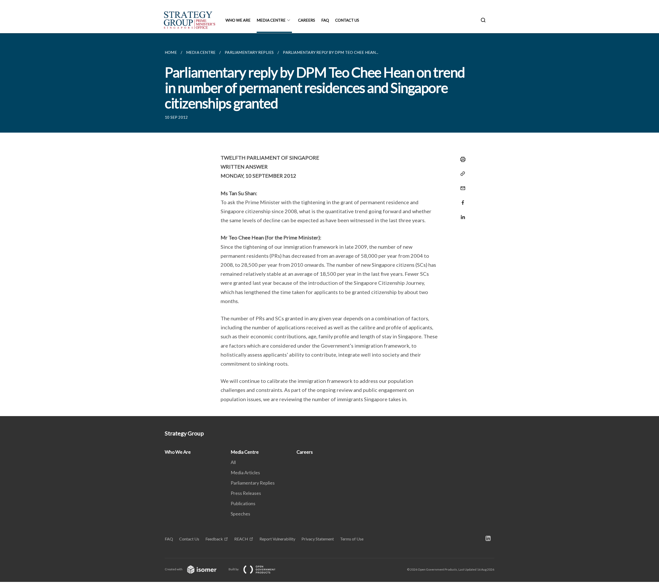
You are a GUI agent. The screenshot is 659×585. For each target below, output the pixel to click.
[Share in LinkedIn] (461, 213)
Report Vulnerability (277, 538)
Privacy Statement (317, 538)
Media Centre (271, 20)
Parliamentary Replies (253, 483)
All (233, 462)
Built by (234, 569)
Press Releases (246, 493)
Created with (174, 569)
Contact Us (347, 20)
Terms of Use (351, 538)
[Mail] (461, 185)
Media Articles (245, 472)
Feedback (214, 538)
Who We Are (238, 20)
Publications (243, 503)
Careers (306, 20)
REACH (241, 538)
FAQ (325, 20)
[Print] (461, 159)
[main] (329, 224)
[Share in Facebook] (461, 199)
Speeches (240, 514)
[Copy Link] (461, 174)
